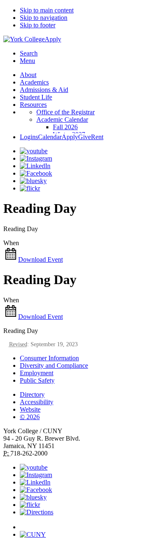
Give (84, 136)
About (28, 74)
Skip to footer (37, 25)
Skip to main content (47, 10)
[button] (86, 523)
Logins (29, 136)
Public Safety (37, 380)
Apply (53, 39)
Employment (36, 372)
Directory (32, 394)
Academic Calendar (62, 119)
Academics (34, 82)
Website (30, 409)
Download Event (40, 259)
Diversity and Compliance (54, 365)
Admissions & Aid (44, 89)
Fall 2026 (65, 126)
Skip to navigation (43, 17)
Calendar (50, 136)
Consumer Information (49, 358)
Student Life (36, 97)
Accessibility (36, 401)
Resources (33, 104)
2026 (30, 416)
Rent (97, 136)
